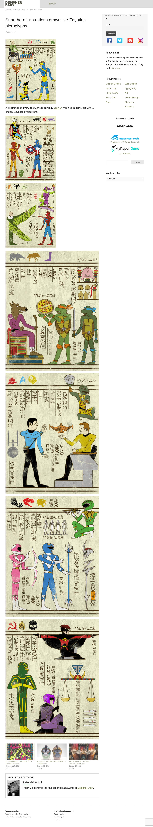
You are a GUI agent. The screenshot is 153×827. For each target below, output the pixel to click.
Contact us (58, 820)
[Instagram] (140, 40)
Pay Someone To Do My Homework (125, 142)
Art (126, 93)
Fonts (108, 102)
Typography (131, 88)
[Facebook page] (109, 40)
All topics (129, 107)
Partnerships (31, 9)
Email (108, 25)
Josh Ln (58, 107)
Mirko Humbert (23, 814)
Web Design (131, 84)
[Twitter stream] (119, 40)
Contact (39, 9)
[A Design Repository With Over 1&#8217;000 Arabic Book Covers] (20, 752)
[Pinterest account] (130, 40)
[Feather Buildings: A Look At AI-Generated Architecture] (83, 752)
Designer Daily (85, 787)
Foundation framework (23, 817)
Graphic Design (113, 84)
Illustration (110, 97)
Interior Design (132, 97)
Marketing (130, 102)
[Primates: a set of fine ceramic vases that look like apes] (51, 752)
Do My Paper (125, 154)
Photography (112, 93)
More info (115, 68)
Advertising (111, 88)
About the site (59, 814)
